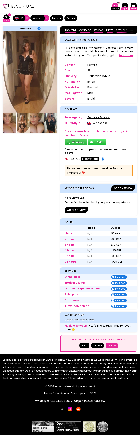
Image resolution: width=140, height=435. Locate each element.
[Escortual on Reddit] (78, 409)
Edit (84, 345)
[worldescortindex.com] (43, 426)
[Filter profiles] (6, 18)
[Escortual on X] (62, 409)
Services (121, 30)
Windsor (98, 123)
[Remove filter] (26, 18)
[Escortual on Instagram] (70, 409)
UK (106, 123)
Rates (109, 30)
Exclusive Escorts (99, 117)
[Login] (124, 6)
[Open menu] (133, 6)
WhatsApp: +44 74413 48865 (53, 401)
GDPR (93, 393)
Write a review (123, 188)
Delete (97, 345)
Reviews (99, 30)
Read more (126, 55)
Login (112, 345)
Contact (85, 30)
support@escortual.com (89, 401)
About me (71, 30)
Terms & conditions (56, 393)
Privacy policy (79, 393)
